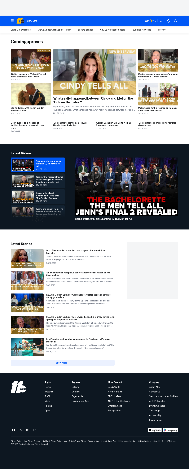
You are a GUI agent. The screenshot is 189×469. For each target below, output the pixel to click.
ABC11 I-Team (115, 396)
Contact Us (154, 392)
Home (48, 387)
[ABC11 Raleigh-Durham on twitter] (21, 430)
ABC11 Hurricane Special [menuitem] (112, 29)
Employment (155, 420)
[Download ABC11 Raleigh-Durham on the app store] (155, 430)
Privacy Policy (16, 441)
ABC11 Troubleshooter (119, 401)
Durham (76, 392)
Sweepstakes (114, 410)
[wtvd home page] (18, 387)
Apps (47, 410)
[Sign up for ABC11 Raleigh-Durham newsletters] (35, 430)
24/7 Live (32, 20)
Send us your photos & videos (163, 396)
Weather (49, 392)
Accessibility (155, 415)
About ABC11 (156, 387)
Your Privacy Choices (32, 441)
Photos (48, 406)
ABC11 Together (157, 401)
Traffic (48, 396)
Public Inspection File (126, 441)
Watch (48, 401)
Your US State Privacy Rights (75, 441)
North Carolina (115, 392)
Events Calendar (157, 406)
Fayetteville (77, 396)
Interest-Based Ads (108, 441)
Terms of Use (93, 441)
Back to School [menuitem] (85, 29)
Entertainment (115, 406)
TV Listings (154, 410)
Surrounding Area (80, 401)
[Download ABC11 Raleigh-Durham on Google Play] (170, 430)
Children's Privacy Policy (52, 441)
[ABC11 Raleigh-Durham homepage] (20, 21)
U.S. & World (114, 387)
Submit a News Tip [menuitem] (142, 29)
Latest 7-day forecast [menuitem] (21, 29)
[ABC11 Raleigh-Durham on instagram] (28, 430)
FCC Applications (144, 441)
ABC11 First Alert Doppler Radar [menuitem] (54, 29)
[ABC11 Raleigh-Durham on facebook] (14, 430)
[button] (12, 21)
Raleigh (75, 387)
